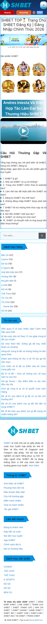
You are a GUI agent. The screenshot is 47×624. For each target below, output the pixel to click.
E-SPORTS (9, 579)
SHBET (7, 443)
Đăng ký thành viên (13, 527)
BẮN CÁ (8, 592)
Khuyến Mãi (7, 281)
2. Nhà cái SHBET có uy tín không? (20, 182)
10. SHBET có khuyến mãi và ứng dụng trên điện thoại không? (24, 222)
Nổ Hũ (4, 289)
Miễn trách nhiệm (12, 500)
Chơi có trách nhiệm (14, 505)
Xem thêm (34, 465)
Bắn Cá (5, 255)
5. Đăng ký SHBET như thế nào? (19, 198)
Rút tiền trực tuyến (13, 536)
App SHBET (9, 540)
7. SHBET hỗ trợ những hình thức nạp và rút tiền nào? (24, 209)
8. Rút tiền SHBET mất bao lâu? (18, 214)
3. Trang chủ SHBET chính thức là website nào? (24, 187)
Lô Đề (4, 285)
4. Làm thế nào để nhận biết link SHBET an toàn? (24, 193)
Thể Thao (6, 293)
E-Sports (5, 268)
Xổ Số (4, 310)
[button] (24, 131)
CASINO (8, 566)
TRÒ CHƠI (9, 571)
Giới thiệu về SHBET (14, 483)
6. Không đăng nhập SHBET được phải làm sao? (24, 203)
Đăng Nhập (23, 13)
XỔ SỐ (7, 588)
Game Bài (8, 306)
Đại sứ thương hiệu (13, 548)
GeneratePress (36, 620)
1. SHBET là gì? (10, 178)
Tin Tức (5, 298)
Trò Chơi (5, 302)
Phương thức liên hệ (14, 488)
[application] (24, 131)
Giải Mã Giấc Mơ (9, 272)
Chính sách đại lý (12, 544)
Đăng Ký (7, 13)
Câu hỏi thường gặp (14, 496)
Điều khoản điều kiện (14, 492)
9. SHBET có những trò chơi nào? (19, 217)
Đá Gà (4, 263)
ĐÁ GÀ (7, 584)
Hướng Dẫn (7, 276)
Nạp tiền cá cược (12, 531)
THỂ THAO (9, 575)
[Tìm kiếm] (42, 236)
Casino (4, 259)
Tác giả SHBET (11, 509)
